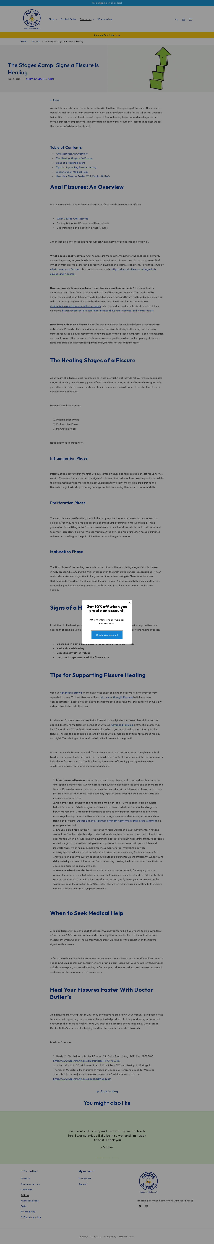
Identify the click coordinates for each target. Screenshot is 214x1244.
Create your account (107, 634)
